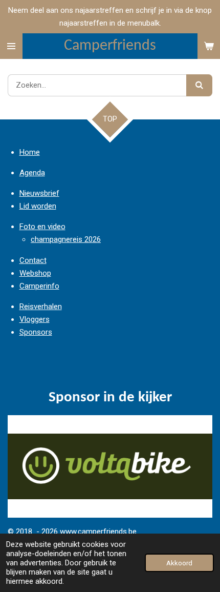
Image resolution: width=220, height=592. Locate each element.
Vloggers (34, 319)
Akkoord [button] (179, 563)
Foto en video (42, 226)
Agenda (32, 172)
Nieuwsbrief (39, 193)
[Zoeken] (199, 85)
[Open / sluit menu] (11, 46)
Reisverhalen (40, 306)
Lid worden (37, 206)
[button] (203, 424)
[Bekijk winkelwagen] (208, 46)
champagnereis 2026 (66, 239)
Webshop (35, 273)
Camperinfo (39, 286)
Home (29, 152)
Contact (33, 260)
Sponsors (35, 332)
